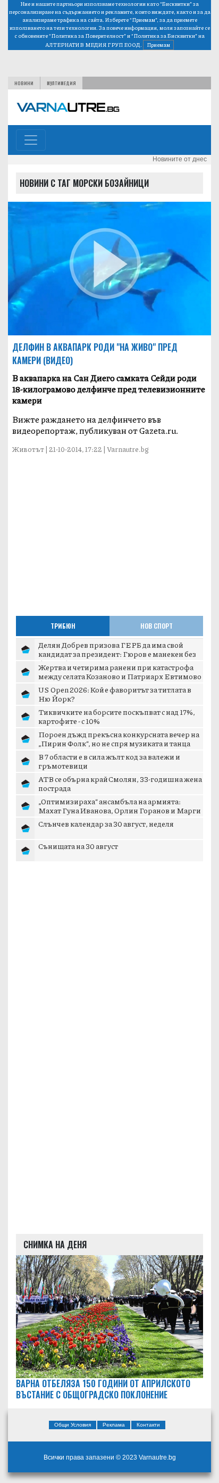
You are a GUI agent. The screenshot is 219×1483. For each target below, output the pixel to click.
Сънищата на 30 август (78, 846)
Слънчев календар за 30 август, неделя (106, 823)
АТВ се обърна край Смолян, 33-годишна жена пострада (120, 783)
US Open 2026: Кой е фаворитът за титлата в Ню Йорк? (114, 694)
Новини (23, 83)
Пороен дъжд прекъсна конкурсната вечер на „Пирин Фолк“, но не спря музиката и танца (118, 739)
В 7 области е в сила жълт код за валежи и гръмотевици (109, 761)
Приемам (158, 44)
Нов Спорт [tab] (156, 625)
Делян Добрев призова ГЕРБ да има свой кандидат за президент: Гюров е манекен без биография (117, 654)
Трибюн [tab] (62, 625)
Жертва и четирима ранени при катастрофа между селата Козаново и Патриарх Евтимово (119, 672)
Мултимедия (61, 83)
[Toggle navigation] (31, 140)
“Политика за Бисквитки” (164, 35)
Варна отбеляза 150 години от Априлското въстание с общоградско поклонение (103, 1389)
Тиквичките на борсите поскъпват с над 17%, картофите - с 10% (116, 716)
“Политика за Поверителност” (87, 35)
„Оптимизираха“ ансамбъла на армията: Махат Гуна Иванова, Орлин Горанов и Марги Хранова (119, 810)
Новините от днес (180, 159)
